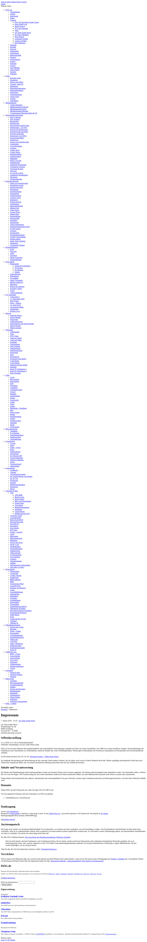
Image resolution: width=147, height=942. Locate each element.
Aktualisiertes (15, 12)
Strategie (13, 45)
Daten (12, 18)
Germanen (9, 670)
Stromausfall (14, 218)
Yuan (12, 334)
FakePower (14, 140)
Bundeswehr (14, 123)
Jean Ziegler (14, 528)
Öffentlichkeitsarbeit (13, 625)
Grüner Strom (15, 152)
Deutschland (10, 569)
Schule (12, 419)
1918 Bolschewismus (18, 474)
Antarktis (13, 681)
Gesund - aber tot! (16, 84)
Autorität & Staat (12, 491)
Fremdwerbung (8, 922)
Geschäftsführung (16, 592)
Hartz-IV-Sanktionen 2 (18, 371)
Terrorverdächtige (16, 458)
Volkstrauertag (15, 664)
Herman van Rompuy (18, 588)
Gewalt (12, 392)
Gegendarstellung (16, 635)
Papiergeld (14, 353)
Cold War (13, 642)
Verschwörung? (15, 464)
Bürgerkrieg (14, 276)
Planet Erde (10, 679)
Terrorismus (14, 454)
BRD (12, 582)
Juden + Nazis (15, 448)
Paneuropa (14, 487)
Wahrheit (13, 74)
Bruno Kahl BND (16, 520)
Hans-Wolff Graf (21, 24)
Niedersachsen (15, 437)
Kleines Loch (15, 311)
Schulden (13, 342)
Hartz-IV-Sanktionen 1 (18, 369)
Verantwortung (15, 421)
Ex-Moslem (19, 270)
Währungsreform (16, 351)
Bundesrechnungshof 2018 (20, 227)
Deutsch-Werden (16, 675)
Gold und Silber (16, 340)
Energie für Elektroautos (19, 130)
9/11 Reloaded (11, 295)
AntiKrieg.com (11, 652)
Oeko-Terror (14, 210)
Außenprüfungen (16, 322)
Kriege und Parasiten (17, 689)
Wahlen (13, 563)
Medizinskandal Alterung (19, 107)
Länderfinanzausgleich (18, 606)
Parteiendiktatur (15, 260)
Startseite (4, 709)
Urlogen (13, 472)
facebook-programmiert (18, 701)
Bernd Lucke (19, 497)
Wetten (17, 272)
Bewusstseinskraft (16, 683)
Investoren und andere (18, 359)
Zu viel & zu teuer (16, 173)
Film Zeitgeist (15, 346)
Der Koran (19, 268)
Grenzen (13, 148)
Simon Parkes (15, 697)
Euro (12, 355)
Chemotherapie (15, 439)
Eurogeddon (14, 604)
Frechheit (13, 256)
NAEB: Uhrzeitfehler (18, 237)
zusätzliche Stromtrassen (19, 175)
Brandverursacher (16, 187)
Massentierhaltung (16, 90)
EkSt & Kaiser (15, 326)
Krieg (12, 450)
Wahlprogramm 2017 (22, 514)
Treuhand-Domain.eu (49, 849)
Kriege (12, 398)
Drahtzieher (14, 309)
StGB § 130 (14, 545)
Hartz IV (13, 650)
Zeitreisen (13, 699)
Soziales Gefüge (16, 289)
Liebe (12, 404)
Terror (12, 291)
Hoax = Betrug (15, 303)
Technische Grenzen (17, 167)
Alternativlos (14, 594)
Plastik (12, 414)
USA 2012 (14, 660)
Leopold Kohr (15, 586)
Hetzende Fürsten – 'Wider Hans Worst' (44, 757)
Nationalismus (15, 452)
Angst (12, 377)
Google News (15, 212)
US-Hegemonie (15, 555)
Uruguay (13, 559)
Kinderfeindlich (15, 154)
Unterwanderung (16, 293)
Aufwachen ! (15, 297)
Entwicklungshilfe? (17, 138)
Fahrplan (13, 64)
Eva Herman (14, 433)
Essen (8, 76)
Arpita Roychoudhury (23, 266)
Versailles (13, 598)
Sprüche (13, 72)
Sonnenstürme (15, 216)
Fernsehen (14, 386)
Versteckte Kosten (16, 169)
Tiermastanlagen (16, 95)
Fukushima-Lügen (16, 185)
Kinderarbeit (14, 233)
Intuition (13, 394)
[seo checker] (8, 819)
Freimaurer (14, 481)
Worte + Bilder (15, 631)
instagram (63, 874)
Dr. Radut (104, 813)
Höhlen (13, 687)
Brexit (12, 489)
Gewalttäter (14, 278)
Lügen (12, 406)
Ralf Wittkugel (20, 43)
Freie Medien (15, 68)
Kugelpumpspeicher (17, 235)
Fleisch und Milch (16, 82)
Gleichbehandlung (16, 435)
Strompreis (14, 243)
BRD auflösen (15, 580)
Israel (12, 445)
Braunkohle (14, 121)
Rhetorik (13, 629)
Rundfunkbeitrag (12, 247)
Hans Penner (19, 37)
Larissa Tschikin (21, 41)
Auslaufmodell (15, 518)
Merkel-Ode (14, 208)
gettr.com (93, 874)
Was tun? (13, 171)
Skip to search (21, 2)
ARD (12, 253)
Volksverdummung (17, 225)
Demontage (14, 189)
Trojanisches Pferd (17, 584)
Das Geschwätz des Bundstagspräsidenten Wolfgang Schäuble (47, 837)
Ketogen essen (15, 78)
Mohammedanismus (22, 507)
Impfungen (14, 86)
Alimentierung (15, 274)
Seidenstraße (14, 332)
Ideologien (14, 200)
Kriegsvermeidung (17, 666)
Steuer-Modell (15, 317)
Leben (12, 402)
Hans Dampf (14, 70)
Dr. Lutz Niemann (21, 28)
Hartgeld (13, 367)
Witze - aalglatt (11, 703)
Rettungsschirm (15, 646)
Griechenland (15, 344)
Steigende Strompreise (18, 165)
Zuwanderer (10, 262)
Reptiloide (14, 693)
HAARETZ (14, 524)
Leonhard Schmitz (21, 39)
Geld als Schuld (16, 338)
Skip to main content (8, 2)
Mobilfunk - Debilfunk (18, 408)
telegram (70, 874)
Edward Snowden (16, 522)
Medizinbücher (11, 103)
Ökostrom (13, 177)
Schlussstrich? (15, 59)
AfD (11, 493)
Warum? (13, 49)
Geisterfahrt (14, 144)
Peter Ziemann (15, 373)
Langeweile (14, 400)
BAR (12, 249)
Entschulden (14, 602)
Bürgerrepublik (15, 55)
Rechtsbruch (14, 357)
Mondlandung (15, 691)
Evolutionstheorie (16, 685)
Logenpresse (10, 468)
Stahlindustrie (15, 163)
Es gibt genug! (15, 229)
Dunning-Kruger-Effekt (18, 365)
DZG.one (52, 874)
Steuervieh (14, 320)
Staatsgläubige (15, 547)
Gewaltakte (19, 505)
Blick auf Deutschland (23, 501)
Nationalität (14, 51)
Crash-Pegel (14, 361)
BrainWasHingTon (17, 637)
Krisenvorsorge (15, 202)
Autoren (13, 20)
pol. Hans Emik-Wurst (23, 33)
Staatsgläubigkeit (16, 549)
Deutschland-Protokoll (18, 613)
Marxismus (14, 536)
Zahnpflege (14, 101)
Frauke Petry (19, 503)
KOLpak (4, 916)
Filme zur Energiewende (19, 183)
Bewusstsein (14, 379)
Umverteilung (15, 557)
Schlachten (14, 92)
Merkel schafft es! (16, 282)
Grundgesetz (10, 441)
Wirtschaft (9, 330)
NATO (12, 668)
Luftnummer (14, 204)
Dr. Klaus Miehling (22, 35)
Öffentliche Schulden (17, 609)
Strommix (13, 220)
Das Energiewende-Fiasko (19, 125)
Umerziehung (20, 512)
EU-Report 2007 (16, 456)
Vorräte (12, 99)
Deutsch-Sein (15, 673)
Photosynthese (15, 239)
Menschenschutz (16, 538)
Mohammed (14, 264)
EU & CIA (14, 478)
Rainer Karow (20, 26)
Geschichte (14, 573)
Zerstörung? (14, 578)
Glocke (12, 66)
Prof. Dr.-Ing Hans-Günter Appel (27, 22)
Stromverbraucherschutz (14, 115)
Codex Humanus (16, 105)
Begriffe (13, 47)
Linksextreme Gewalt (18, 619)
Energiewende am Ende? (19, 132)
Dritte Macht (14, 615)
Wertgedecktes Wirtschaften (20, 565)
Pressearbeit (14, 633)
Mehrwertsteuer (15, 328)
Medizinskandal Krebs (18, 109)
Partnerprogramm (111, 934)
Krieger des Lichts (16, 627)
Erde (12, 384)
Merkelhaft (14, 596)
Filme (8, 375)
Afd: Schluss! (15, 119)
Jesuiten (13, 483)
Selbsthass (18, 509)
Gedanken (14, 388)
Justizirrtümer (15, 396)
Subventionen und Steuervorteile (22, 324)
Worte (12, 425)
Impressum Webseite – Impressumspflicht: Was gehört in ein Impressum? (77, 861)
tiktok (57, 874)
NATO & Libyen (16, 542)
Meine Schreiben (16, 258)
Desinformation (15, 192)
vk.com (99, 874)
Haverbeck (14, 526)
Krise (12, 617)
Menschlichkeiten (16, 206)
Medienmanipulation (17, 485)
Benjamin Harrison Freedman (21, 611)
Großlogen (14, 470)
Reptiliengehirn (15, 417)
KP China (13, 530)
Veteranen (13, 662)
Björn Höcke (19, 499)
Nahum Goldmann (17, 460)
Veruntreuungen (16, 561)
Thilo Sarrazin (15, 553)
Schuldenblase (15, 600)
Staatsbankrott (15, 348)
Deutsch (13, 57)
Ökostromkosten (16, 179)
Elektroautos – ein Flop (18, 128)
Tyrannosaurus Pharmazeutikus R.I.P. (23, 113)
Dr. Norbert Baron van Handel (21, 476)
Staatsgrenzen (15, 551)
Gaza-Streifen (15, 656)
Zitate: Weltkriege (16, 644)
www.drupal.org (12, 811)
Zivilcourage (14, 427)
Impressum (14, 16)
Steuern (8, 313)
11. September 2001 (17, 299)
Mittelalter (13, 159)
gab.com (86, 874)
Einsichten (14, 80)
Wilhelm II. (14, 623)
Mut (11, 410)
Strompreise (14, 223)
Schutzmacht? (15, 695)
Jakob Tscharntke (16, 280)
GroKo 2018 (14, 150)
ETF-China (14, 336)
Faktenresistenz (15, 196)
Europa (12, 62)
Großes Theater (15, 576)
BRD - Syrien (15, 654)
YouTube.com (78, 874)
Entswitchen (14, 381)
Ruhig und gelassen (17, 287)
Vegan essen (14, 97)
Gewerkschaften (16, 146)
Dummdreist (14, 194)
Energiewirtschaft (12, 181)
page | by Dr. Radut (8, 940)
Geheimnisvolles (16, 390)
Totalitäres (14, 431)
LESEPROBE (40, 934)
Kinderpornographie (17, 648)
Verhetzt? (13, 621)
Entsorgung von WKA (18, 136)
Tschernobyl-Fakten (17, 245)
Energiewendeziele (17, 134)
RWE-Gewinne (15, 161)
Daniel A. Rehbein (118, 859)
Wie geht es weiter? (17, 567)
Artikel (12, 14)
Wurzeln (13, 677)
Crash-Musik (15, 363)
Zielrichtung (14, 53)
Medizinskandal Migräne (19, 111)
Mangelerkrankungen (18, 88)
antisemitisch (14, 466)
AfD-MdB (18, 495)
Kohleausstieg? (15, 156)
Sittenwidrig (14, 214)
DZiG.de (9, 10)
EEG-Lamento (15, 117)
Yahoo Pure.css (54, 813)
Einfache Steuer (16, 315)
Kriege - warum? (16, 532)
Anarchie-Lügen (16, 516)
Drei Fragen (14, 301)
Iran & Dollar (15, 658)
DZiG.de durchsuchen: (9, 882)
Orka (16, 31)
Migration (13, 284)
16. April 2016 (15, 305)
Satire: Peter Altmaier (17, 241)
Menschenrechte (11, 429)
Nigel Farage (15, 412)
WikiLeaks (14, 640)
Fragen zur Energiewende (19, 142)
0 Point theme (15, 813)
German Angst (15, 198)
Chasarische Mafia (17, 307)
